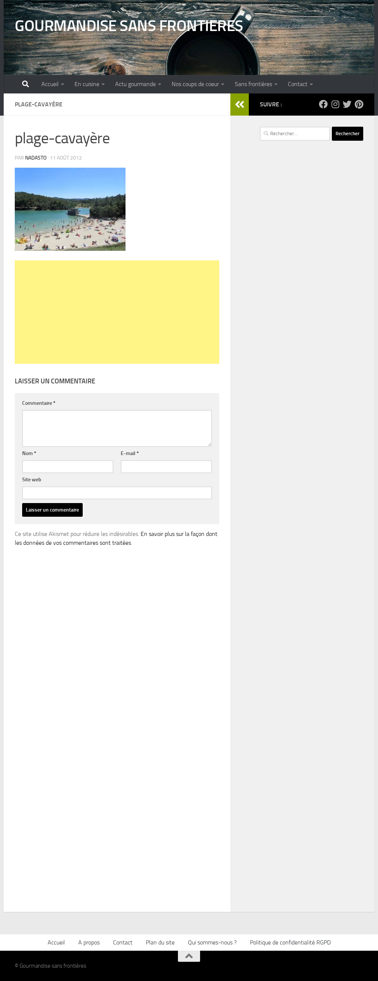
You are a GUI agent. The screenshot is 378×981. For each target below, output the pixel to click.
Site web (31, 479)
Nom (29, 453)
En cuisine (87, 84)
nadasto (36, 158)
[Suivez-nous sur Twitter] (347, 104)
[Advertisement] (117, 312)
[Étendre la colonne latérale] (239, 104)
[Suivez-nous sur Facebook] (323, 104)
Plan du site (160, 942)
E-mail (130, 453)
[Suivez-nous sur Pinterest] (358, 104)
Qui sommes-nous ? (212, 942)
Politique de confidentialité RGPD (290, 942)
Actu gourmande (135, 84)
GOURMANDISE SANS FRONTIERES (129, 26)
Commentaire (38, 403)
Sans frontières (253, 84)
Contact (297, 84)
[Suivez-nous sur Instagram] (335, 104)
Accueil (50, 84)
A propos (89, 942)
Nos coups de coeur (195, 84)
